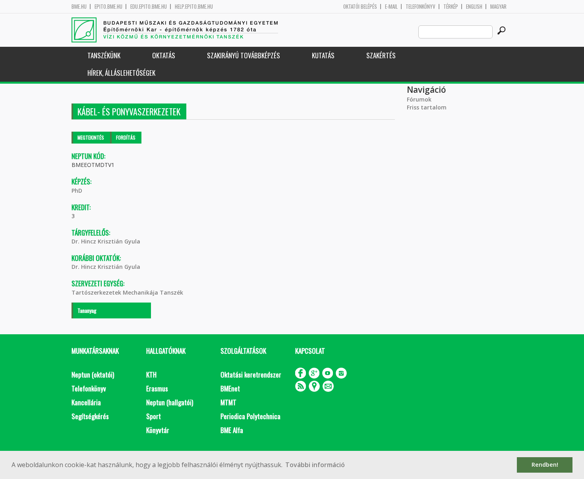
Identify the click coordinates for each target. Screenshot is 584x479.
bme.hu (79, 6)
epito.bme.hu (108, 6)
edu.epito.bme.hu (148, 6)
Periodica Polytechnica (250, 416)
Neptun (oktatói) (93, 374)
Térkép (450, 6)
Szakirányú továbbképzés (243, 55)
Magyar (498, 6)
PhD (77, 190)
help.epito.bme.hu (194, 6)
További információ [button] (315, 464)
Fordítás (125, 137)
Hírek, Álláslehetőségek (121, 73)
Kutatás (323, 55)
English (474, 6)
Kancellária (86, 402)
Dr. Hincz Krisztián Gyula (106, 241)
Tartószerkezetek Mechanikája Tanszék (127, 292)
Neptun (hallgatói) (169, 402)
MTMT (228, 402)
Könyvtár (157, 430)
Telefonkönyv (420, 6)
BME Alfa (231, 430)
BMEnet (230, 388)
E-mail (391, 6)
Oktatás (163, 55)
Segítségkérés (90, 416)
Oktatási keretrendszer (250, 374)
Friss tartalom (427, 107)
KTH (151, 374)
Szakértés (381, 55)
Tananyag (87, 310)
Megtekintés (90, 137)
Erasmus (157, 388)
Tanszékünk (103, 55)
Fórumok (419, 99)
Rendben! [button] (545, 464)
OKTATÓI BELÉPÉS (360, 6)
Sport (153, 416)
